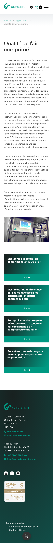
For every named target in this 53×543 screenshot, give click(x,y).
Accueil (7, 20)
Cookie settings (17, 530)
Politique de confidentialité (23, 526)
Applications (22, 20)
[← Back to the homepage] (26, 407)
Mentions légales (15, 523)
